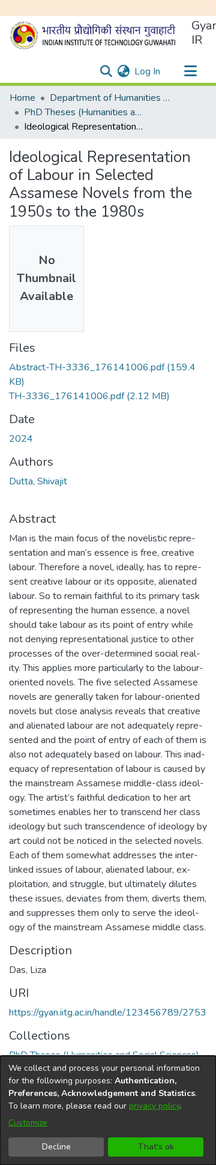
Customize (27, 1122)
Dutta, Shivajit (38, 481)
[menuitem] (123, 71)
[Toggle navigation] (190, 71)
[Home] (95, 35)
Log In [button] (147, 71)
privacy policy (154, 1106)
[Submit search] (105, 71)
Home (22, 97)
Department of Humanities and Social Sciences (110, 97)
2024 (21, 438)
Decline (56, 1146)
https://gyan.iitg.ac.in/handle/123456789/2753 (107, 1012)
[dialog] (108, 1110)
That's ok (156, 1146)
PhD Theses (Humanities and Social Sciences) (84, 112)
